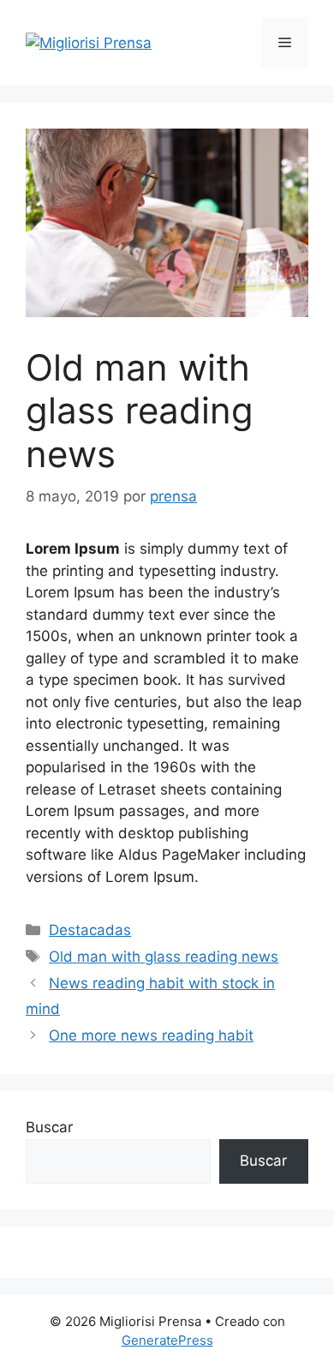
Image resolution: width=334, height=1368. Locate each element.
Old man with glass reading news (163, 956)
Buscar (49, 1127)
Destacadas (90, 930)
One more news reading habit (151, 1035)
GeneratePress (167, 1340)
